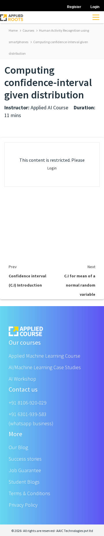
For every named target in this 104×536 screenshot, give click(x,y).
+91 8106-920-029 (28, 402)
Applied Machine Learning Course (44, 355)
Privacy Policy (23, 504)
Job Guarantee (25, 470)
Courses (28, 30)
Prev (13, 266)
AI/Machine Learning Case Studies (45, 367)
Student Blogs (24, 481)
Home (13, 30)
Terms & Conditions (29, 493)
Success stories (25, 458)
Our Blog (18, 447)
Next (91, 266)
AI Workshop (22, 378)
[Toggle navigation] (96, 17)
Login (52, 168)
